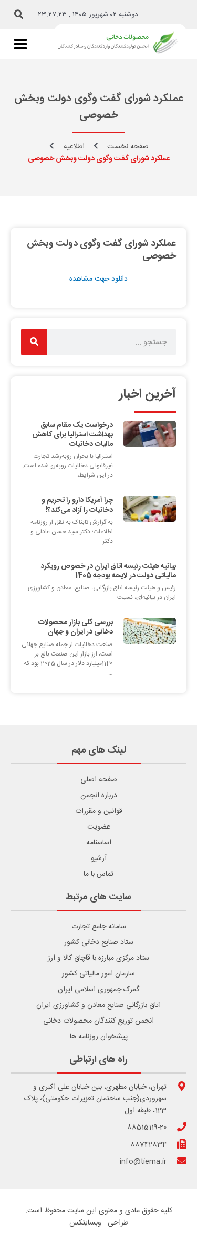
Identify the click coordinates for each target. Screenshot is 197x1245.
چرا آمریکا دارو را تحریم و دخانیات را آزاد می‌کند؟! (77, 505)
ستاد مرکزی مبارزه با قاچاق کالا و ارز (98, 958)
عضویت (98, 827)
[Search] (34, 342)
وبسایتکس (85, 1223)
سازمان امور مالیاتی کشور (98, 974)
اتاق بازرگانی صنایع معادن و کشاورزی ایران (98, 1005)
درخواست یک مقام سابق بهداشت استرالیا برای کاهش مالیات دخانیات (72, 434)
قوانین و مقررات (98, 811)
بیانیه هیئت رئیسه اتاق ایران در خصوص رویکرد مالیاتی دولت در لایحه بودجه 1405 (108, 571)
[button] (19, 14)
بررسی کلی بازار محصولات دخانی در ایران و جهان (75, 627)
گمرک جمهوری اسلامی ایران (98, 989)
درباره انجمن (98, 795)
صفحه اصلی (98, 780)
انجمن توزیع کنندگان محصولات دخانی (98, 1021)
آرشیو (99, 858)
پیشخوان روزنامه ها (99, 1037)
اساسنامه (98, 842)
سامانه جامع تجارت (98, 926)
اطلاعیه (74, 147)
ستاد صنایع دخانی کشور (98, 942)
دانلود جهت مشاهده (98, 279)
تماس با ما (98, 874)
